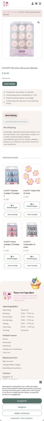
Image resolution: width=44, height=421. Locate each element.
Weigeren (22, 407)
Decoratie (13, 12)
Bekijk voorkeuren (22, 413)
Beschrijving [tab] (11, 115)
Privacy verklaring (26, 418)
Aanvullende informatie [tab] (16, 122)
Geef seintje (9, 84)
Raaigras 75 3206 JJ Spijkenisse (10, 378)
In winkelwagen (12, 206)
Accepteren (22, 401)
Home (5, 12)
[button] (40, 382)
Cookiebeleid (14, 418)
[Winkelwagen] (36, 3)
